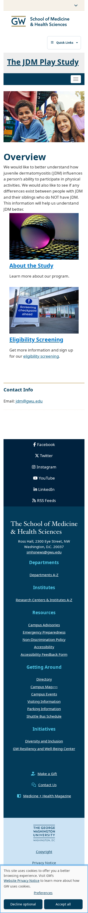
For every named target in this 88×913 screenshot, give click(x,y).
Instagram (46, 467)
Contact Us (47, 784)
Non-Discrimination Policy (44, 639)
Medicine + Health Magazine (47, 795)
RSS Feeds (46, 500)
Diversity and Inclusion (44, 741)
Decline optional (23, 904)
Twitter (46, 455)
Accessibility (44, 646)
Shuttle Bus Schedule (44, 716)
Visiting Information (44, 701)
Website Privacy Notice (21, 880)
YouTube (47, 478)
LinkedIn (46, 489)
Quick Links (64, 43)
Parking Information (44, 708)
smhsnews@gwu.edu (44, 552)
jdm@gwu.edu (29, 401)
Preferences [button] (43, 893)
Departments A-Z (44, 574)
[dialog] (44, 889)
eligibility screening (41, 356)
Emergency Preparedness (44, 632)
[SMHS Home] (40, 22)
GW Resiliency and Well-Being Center (44, 748)
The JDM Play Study (43, 62)
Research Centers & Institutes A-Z (44, 599)
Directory (44, 679)
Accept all (63, 904)
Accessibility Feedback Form (44, 654)
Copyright (44, 851)
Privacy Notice (44, 862)
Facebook (46, 444)
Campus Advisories (44, 624)
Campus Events (44, 694)
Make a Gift (47, 773)
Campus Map (42, 686)
